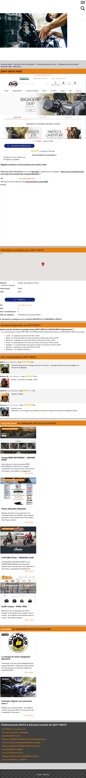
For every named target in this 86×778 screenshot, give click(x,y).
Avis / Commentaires (8, 311)
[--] (83, 8)
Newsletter (46, 774)
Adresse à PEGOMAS (15, 732)
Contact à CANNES (21, 743)
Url (2, 178)
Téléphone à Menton (20, 756)
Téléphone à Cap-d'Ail (21, 746)
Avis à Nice (11, 736)
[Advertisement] (21, 44)
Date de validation (7, 315)
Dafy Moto (35, 172)
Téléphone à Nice (24, 739)
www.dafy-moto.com (27, 178)
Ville (1, 292)
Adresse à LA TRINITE (14, 760)
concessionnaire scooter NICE (36, 182)
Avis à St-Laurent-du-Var (14, 729)
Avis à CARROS (12, 749)
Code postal (5, 288)
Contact (39, 774)
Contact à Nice (12, 753)
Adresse (3, 283)
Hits (1, 308)
